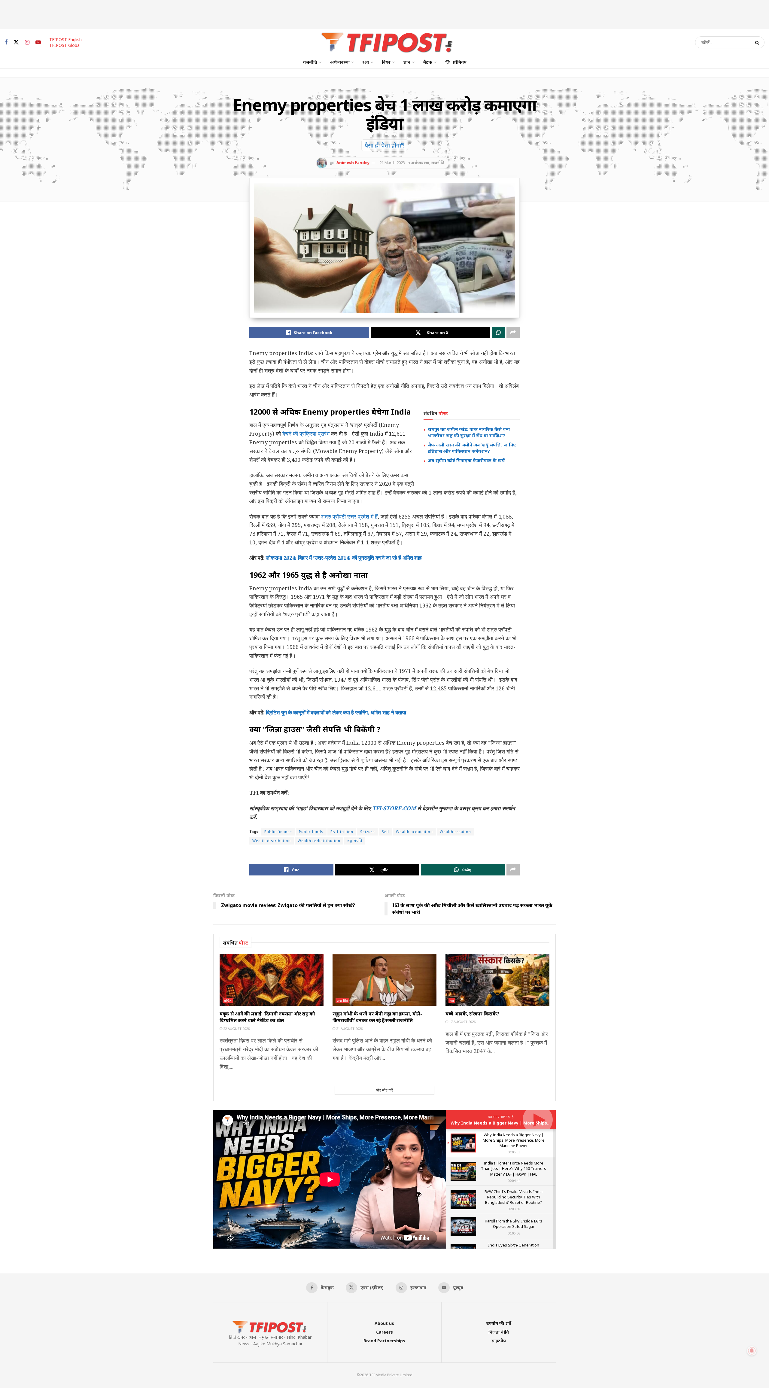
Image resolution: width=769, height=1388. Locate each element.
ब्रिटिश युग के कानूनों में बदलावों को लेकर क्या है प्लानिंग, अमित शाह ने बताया (336, 712)
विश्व (386, 62)
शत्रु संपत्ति (354, 840)
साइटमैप (498, 1341)
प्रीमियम (460, 62)
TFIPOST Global (65, 45)
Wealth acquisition (414, 831)
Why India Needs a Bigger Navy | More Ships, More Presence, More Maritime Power (541, 1123)
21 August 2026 (349, 1028)
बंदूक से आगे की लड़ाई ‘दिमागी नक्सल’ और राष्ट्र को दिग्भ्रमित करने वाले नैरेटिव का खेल (267, 1017)
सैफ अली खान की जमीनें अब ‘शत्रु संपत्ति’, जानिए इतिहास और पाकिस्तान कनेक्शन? (472, 448)
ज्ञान (406, 62)
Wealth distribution (271, 840)
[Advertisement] (384, 13)
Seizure (367, 831)
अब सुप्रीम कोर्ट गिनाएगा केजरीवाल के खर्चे (466, 460)
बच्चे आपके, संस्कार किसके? (472, 1013)
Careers (384, 1332)
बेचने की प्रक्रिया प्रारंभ (306, 433)
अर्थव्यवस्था (340, 62)
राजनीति (310, 62)
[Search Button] (758, 42)
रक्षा (366, 62)
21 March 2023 (392, 162)
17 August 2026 (462, 1021)
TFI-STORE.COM (394, 808)
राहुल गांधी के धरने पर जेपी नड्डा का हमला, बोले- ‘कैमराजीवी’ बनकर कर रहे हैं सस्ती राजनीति (377, 1017)
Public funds (311, 831)
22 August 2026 (236, 1028)
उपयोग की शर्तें (498, 1323)
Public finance (278, 831)
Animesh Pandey (352, 162)
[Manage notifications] (752, 1351)
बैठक (427, 62)
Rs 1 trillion (341, 831)
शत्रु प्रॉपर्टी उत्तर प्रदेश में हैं (349, 516)
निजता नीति (498, 1332)
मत (452, 1000)
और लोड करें (384, 1090)
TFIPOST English (65, 39)
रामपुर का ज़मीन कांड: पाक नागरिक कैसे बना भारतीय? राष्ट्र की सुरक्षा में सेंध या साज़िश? (469, 432)
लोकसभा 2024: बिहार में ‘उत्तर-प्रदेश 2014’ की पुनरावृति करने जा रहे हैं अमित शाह (343, 557)
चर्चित (228, 1000)
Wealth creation (455, 831)
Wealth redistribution (319, 840)
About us (384, 1323)
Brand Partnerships (384, 1341)
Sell (385, 831)
